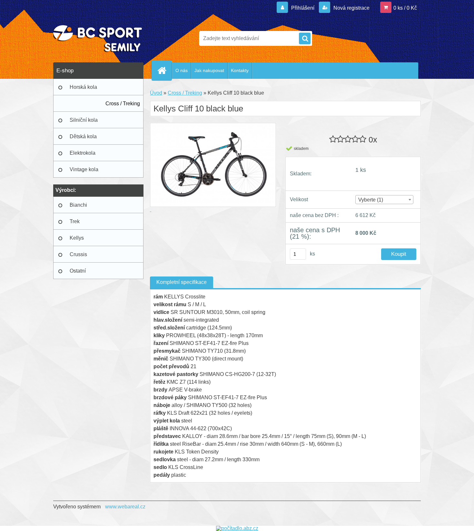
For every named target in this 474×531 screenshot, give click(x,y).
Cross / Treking (122, 103)
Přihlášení (303, 8)
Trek (75, 221)
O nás (181, 70)
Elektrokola (82, 153)
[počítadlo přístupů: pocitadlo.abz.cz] (237, 528)
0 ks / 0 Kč (405, 8)
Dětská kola (83, 136)
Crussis (78, 254)
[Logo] (97, 38)
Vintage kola (84, 169)
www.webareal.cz (125, 506)
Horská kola (83, 87)
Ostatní (78, 271)
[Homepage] (164, 70)
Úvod (156, 93)
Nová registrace (351, 8)
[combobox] (384, 199)
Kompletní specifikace (181, 282)
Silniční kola (84, 120)
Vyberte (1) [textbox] (370, 200)
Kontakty (240, 70)
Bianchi (78, 205)
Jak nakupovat (209, 70)
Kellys (77, 238)
